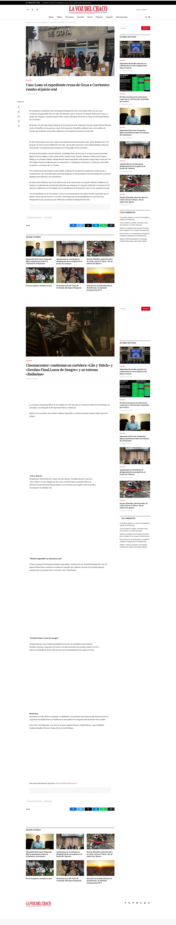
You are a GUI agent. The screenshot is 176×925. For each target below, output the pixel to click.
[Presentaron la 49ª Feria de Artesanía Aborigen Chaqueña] (70, 275)
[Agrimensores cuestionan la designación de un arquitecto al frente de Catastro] (70, 248)
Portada (28, 22)
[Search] (146, 17)
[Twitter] (19, 112)
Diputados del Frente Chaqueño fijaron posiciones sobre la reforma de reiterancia (39, 261)
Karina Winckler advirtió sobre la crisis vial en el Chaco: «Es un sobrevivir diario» (100, 261)
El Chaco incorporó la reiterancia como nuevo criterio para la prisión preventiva (68, 3)
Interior (89, 17)
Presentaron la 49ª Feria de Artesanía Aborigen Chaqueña (68, 287)
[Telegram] (19, 121)
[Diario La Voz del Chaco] (88, 10)
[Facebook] (19, 107)
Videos (51, 17)
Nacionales (69, 17)
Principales (48, 217)
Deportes (109, 17)
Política (59, 17)
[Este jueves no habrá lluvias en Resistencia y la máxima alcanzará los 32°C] (100, 275)
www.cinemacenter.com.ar (66, 783)
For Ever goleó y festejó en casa (39, 286)
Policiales (99, 17)
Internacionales (121, 17)
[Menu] (149, 17)
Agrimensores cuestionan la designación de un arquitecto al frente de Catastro (69, 261)
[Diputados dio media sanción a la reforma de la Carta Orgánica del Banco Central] (135, 49)
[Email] (19, 116)
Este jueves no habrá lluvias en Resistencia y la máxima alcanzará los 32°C (99, 288)
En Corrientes (128, 212)
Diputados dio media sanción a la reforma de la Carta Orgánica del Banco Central (133, 65)
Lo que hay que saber (34, 217)
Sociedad (80, 17)
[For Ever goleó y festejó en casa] (40, 275)
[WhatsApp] (19, 126)
